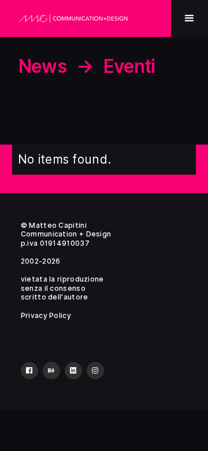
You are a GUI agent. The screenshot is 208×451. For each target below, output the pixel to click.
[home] (73, 18)
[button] (189, 18)
